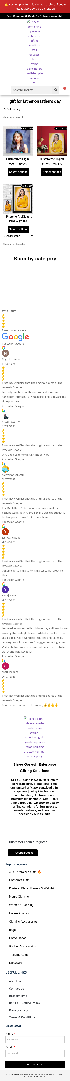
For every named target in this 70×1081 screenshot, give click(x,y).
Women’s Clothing (21, 905)
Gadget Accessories (22, 946)
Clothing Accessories (23, 921)
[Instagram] (28, 827)
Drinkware (16, 963)
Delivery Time (18, 996)
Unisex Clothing (19, 913)
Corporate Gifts (19, 880)
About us (15, 981)
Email (9, 1047)
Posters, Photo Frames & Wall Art (31, 888)
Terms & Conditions (22, 1017)
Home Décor (17, 938)
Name (9, 1033)
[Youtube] (41, 827)
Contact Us (16, 988)
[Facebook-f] (16, 827)
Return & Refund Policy (24, 1003)
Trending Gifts (18, 954)
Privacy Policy (18, 1010)
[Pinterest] (53, 827)
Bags (12, 930)
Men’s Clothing (19, 896)
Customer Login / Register (28, 842)
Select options (18, 172)
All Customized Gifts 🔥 (25, 872)
